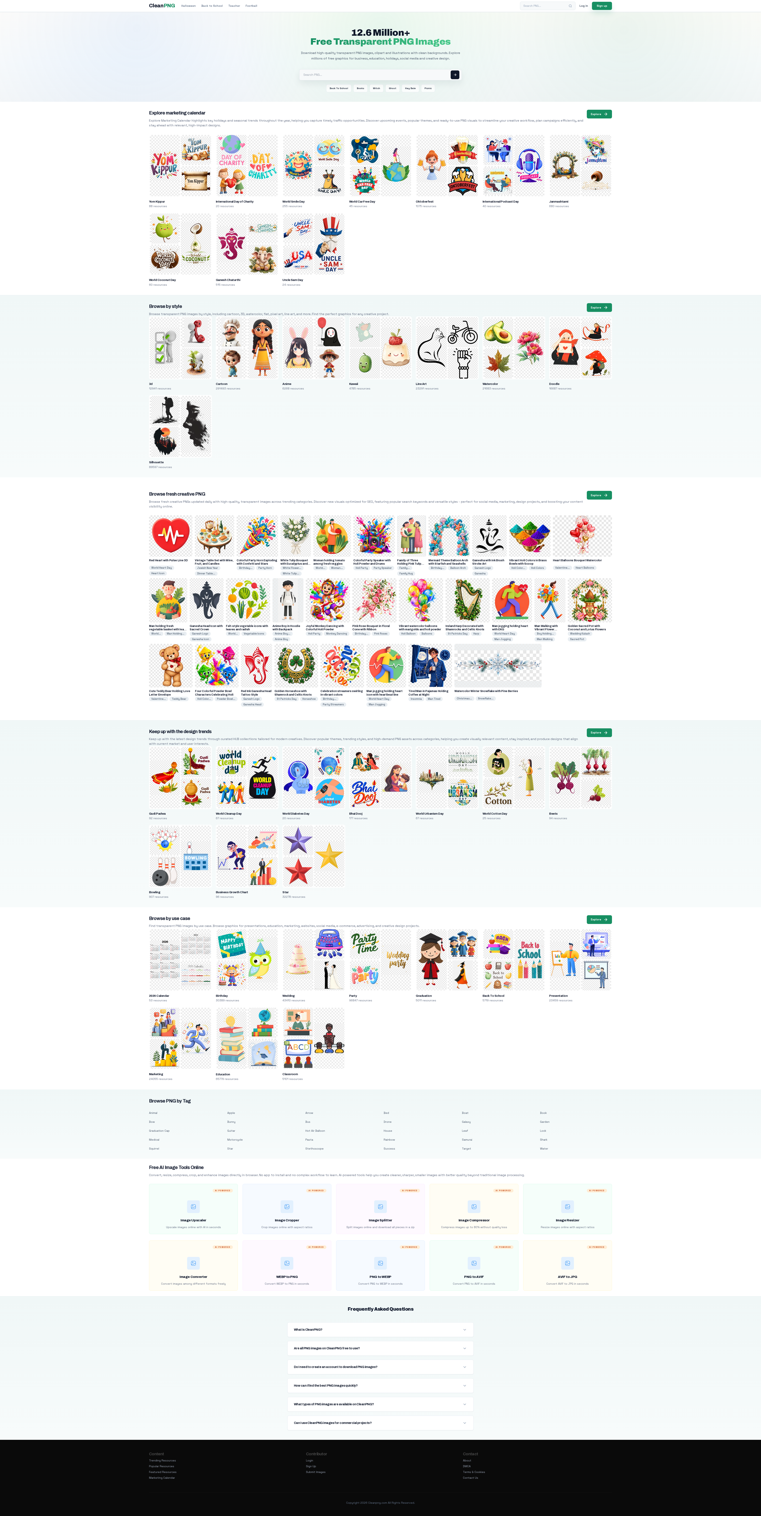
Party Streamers (333, 704)
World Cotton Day (495, 813)
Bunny (231, 1122)
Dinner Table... (206, 573)
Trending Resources (162, 1460)
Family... (405, 568)
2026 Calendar (159, 995)
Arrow (309, 1113)
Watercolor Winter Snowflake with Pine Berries (486, 691)
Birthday (222, 995)
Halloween (188, 6)
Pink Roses (380, 633)
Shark (543, 1139)
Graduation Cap (159, 1130)
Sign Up (311, 1466)
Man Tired (434, 699)
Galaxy (466, 1122)
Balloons (427, 633)
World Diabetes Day (295, 813)
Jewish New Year (207, 568)
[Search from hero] (455, 74)
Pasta (309, 1139)
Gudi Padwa (157, 813)
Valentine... (562, 567)
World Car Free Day (362, 201)
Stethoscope (314, 1148)
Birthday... (245, 568)
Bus (307, 1122)
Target (466, 1148)
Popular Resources (161, 1466)
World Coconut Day (162, 280)
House (388, 1130)
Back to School (212, 6)
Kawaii (353, 383)
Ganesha (480, 573)
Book (543, 1113)
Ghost (392, 88)
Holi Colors (537, 568)
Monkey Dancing (336, 633)
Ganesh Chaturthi (228, 280)
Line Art (421, 383)
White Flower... (292, 568)
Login (309, 1460)
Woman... (337, 568)
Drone (388, 1122)
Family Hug (406, 573)
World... (320, 568)
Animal (153, 1113)
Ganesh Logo (483, 568)
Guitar (231, 1130)
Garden (545, 1122)
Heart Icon (157, 573)
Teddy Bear (179, 699)
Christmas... (464, 698)
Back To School (339, 88)
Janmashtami (558, 201)
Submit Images (316, 1472)
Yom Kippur (157, 201)
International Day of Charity (234, 201)
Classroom (290, 1074)
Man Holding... (175, 633)
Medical (154, 1139)
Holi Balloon (408, 633)
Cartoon (222, 383)
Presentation (558, 995)
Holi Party (362, 568)
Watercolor (490, 383)
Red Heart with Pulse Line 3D (168, 560)
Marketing (156, 1074)
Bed (386, 1113)
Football (251, 6)
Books (360, 88)
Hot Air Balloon (315, 1130)
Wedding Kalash (580, 633)
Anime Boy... (282, 633)
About (467, 1460)
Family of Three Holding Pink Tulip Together (409, 564)
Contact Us (470, 1477)
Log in (583, 6)
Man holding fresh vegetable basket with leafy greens (167, 629)
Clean (162, 5)
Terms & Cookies (474, 1472)
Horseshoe (309, 699)
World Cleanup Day (229, 813)
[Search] (570, 6)
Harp (476, 633)
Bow (152, 1122)
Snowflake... (485, 698)
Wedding (288, 995)
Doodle (554, 383)
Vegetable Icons (254, 633)
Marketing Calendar (162, 1477)
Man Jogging (502, 639)
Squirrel (154, 1148)
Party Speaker (383, 568)
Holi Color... (518, 568)
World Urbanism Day (430, 813)
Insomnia (416, 699)
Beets (553, 813)
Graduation (424, 995)
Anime (286, 383)
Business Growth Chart (232, 892)
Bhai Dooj (355, 813)
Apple (231, 1113)
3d (151, 383)
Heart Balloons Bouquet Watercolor (577, 560)
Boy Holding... (545, 633)
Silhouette (156, 462)
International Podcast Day (501, 201)
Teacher (234, 6)
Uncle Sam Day (292, 280)
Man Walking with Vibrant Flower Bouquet (546, 629)
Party (353, 995)
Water (544, 1148)
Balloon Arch (458, 568)
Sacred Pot (577, 639)
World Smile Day (293, 201)
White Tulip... (291, 573)
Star (285, 892)
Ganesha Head (252, 704)
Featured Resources (163, 1472)
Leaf (465, 1130)
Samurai (467, 1139)
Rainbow (389, 1139)
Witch (376, 88)
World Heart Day (161, 567)
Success (389, 1148)
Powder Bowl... (226, 699)
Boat (465, 1113)
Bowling (154, 892)
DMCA (467, 1466)
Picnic (428, 88)
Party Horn (265, 568)
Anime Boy (281, 639)
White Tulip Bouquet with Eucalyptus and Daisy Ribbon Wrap (294, 564)
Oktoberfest (424, 201)
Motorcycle (235, 1139)
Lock (543, 1130)
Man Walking (545, 639)
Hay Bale (410, 88)
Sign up (602, 6)
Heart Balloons (585, 567)
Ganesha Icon (200, 639)
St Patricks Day (457, 633)
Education (223, 1074)
